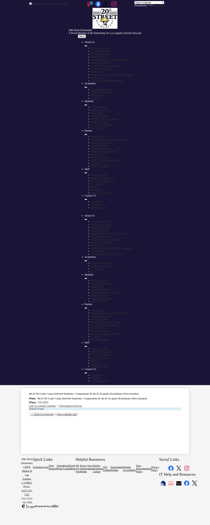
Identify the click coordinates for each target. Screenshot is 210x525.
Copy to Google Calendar (42, 405)
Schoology (96, 163)
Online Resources (100, 115)
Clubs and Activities (101, 110)
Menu (81, 36)
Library (95, 98)
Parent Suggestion (100, 166)
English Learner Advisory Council (109, 139)
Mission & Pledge (100, 56)
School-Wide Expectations (104, 65)
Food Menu (97, 113)
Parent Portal (97, 136)
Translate (158, 5)
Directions (96, 204)
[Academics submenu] (85, 87)
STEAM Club (98, 127)
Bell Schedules (98, 107)
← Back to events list (42, 414)
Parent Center (98, 154)
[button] (85, 219)
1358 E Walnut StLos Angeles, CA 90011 (27, 475)
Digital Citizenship (100, 53)
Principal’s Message (101, 62)
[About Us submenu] (85, 45)
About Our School (100, 48)
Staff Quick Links (100, 192)
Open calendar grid (67, 414)
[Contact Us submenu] (85, 199)
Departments (97, 95)
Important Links (99, 145)
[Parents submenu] (85, 134)
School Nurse (98, 77)
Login (28, 507)
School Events (36, 408)
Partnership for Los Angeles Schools (110, 59)
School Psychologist (101, 68)
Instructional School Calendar (106, 148)
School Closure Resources (104, 160)
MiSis (94, 186)
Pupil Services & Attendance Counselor (111, 74)
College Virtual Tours (102, 92)
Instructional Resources (103, 177)
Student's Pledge (99, 121)
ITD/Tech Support (100, 180)
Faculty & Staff (99, 175)
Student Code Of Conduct (104, 118)
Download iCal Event (70, 405)
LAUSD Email (99, 183)
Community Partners (101, 51)
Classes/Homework (101, 89)
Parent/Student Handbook (104, 151)
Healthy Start (98, 71)
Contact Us (97, 201)
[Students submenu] (85, 104)
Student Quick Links (102, 124)
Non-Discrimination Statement (107, 80)
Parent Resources (100, 157)
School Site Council (101, 142)
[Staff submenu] (85, 172)
